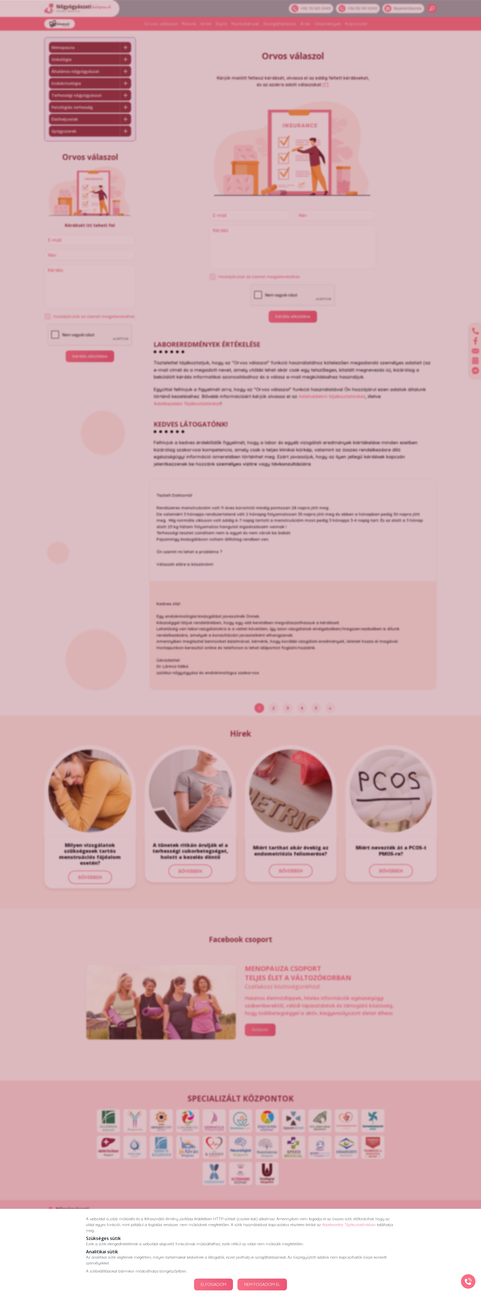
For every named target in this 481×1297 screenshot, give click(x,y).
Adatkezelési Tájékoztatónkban (349, 1224)
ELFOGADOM (213, 1284)
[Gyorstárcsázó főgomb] (468, 1281)
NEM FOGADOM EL (262, 1284)
